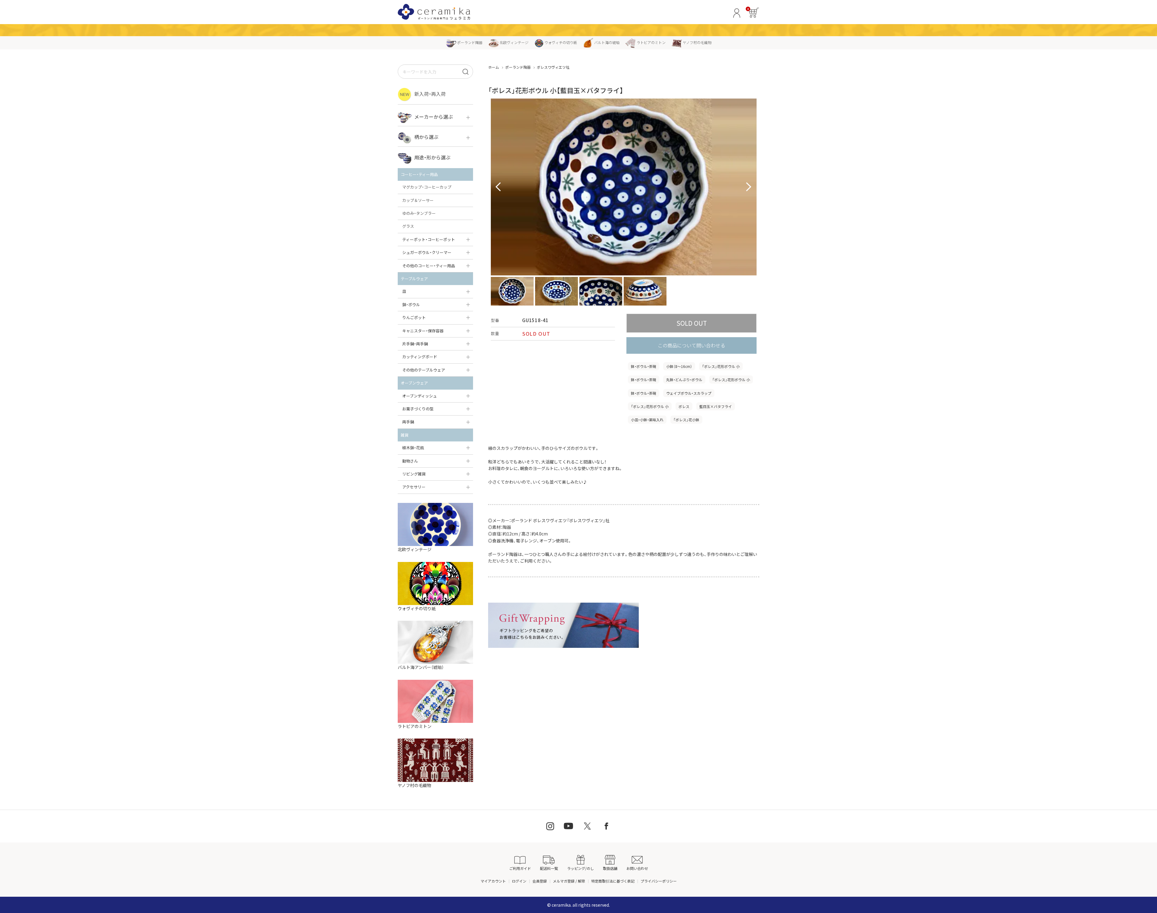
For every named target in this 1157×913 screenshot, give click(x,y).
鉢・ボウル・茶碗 (643, 366)
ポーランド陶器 (469, 42)
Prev (498, 187)
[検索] (465, 71)
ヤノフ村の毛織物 (697, 42)
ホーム (493, 67)
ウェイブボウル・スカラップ (688, 393)
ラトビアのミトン (651, 42)
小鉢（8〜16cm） (679, 366)
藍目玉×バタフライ (715, 406)
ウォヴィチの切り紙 (560, 42)
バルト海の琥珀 (606, 42)
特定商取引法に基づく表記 (613, 880)
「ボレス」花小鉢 (686, 419)
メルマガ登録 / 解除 (569, 880)
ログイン (519, 880)
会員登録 (539, 880)
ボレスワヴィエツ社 (553, 67)
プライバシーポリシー (659, 880)
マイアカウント (493, 880)
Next (749, 187)
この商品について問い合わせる (691, 345)
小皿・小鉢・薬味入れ (647, 419)
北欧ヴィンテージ (514, 42)
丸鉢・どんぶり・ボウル (684, 379)
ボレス (684, 406)
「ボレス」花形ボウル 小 (721, 366)
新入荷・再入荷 (430, 93)
